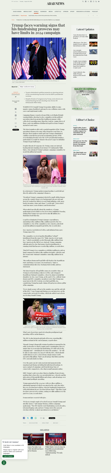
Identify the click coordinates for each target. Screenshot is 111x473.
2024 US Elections (33, 422)
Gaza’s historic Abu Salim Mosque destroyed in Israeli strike (79, 74)
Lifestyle (58, 11)
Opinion (65, 11)
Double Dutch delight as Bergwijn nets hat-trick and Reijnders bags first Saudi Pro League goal (80, 64)
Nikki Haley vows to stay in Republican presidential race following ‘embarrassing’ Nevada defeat (55, 451)
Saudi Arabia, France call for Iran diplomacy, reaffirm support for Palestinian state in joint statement (80, 131)
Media (51, 11)
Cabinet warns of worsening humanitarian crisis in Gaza (41, 15)
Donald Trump (45, 422)
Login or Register (8, 456)
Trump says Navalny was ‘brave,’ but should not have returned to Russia (33, 449)
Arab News (15, 1)
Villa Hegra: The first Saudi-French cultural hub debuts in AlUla (80, 44)
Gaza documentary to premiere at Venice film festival (80, 36)
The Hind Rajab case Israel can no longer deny (79, 154)
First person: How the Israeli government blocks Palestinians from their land (80, 143)
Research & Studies (83, 11)
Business (43, 11)
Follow (16, 129)
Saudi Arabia (17, 11)
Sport (72, 11)
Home (13, 19)
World (36, 11)
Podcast (95, 11)
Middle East (28, 11)
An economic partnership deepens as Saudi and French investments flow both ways (80, 53)
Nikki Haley (55, 422)
